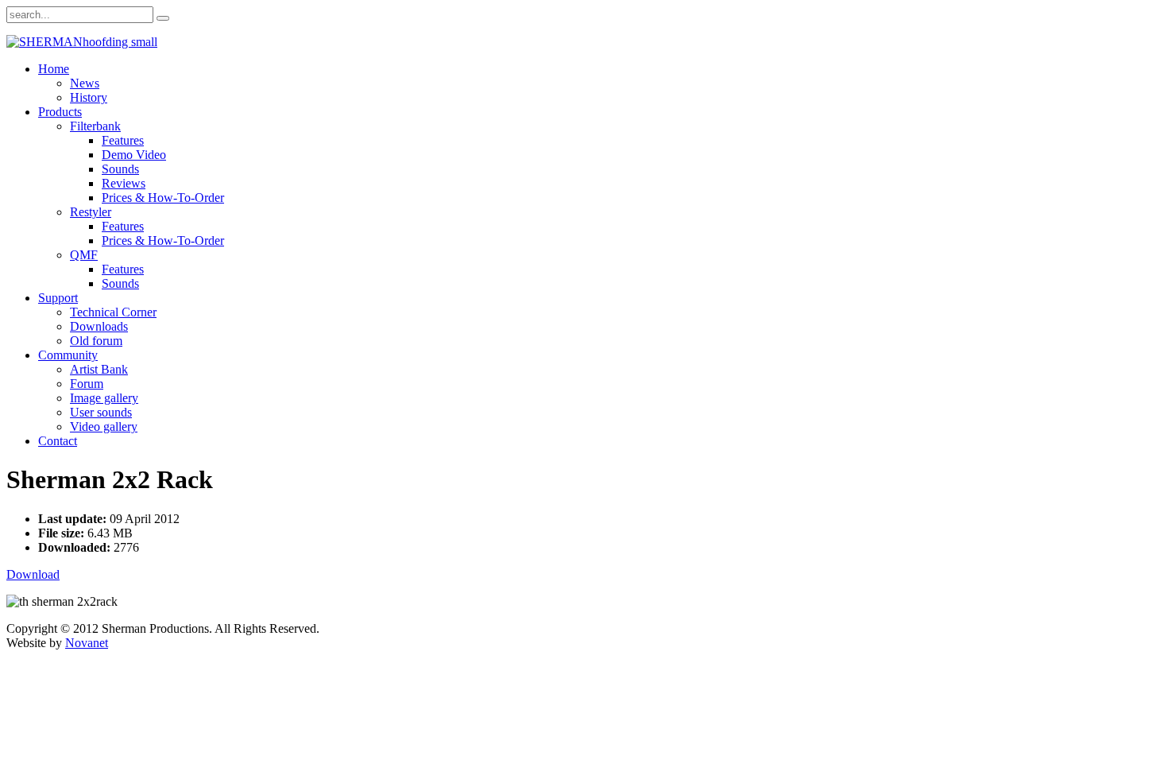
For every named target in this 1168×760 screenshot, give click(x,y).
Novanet (86, 642)
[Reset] (163, 18)
